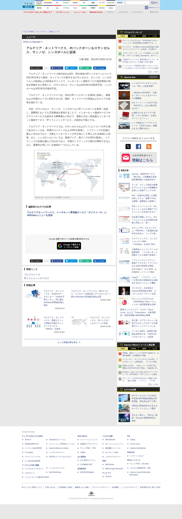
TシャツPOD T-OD (88, 448)
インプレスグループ (129, 487)
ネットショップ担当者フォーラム (62, 444)
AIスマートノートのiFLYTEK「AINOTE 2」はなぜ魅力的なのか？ (144, 105)
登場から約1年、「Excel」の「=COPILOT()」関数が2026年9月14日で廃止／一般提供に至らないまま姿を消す (140, 368)
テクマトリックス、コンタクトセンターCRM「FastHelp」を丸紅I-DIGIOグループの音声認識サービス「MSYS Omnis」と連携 (145, 244)
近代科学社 (81, 469)
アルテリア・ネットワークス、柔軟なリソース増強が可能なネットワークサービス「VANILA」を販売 (54, 323)
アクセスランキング (133, 32)
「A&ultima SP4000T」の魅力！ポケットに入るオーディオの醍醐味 (145, 95)
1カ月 (154, 36)
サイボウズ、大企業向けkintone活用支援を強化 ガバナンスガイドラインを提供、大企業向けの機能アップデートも (141, 49)
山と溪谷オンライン (88, 460)
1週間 (144, 36)
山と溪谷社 (81, 457)
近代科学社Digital (87, 472)
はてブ (73, 68)
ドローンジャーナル (32, 457)
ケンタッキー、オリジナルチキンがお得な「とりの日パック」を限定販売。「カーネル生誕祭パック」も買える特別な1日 (140, 361)
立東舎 (82, 452)
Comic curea (135, 444)
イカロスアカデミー (113, 457)
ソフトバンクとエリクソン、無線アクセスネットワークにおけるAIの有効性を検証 (145, 263)
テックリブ (106, 473)
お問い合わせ (50, 487)
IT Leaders (29, 452)
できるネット (30, 473)
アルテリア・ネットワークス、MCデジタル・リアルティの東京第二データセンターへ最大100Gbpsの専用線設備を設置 (91, 294)
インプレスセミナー (56, 452)
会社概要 (115, 487)
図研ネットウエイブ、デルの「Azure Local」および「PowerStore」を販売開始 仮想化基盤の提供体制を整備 (138, 312)
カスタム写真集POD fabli (140, 468)
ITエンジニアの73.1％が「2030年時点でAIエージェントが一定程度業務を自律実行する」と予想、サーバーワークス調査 (140, 43)
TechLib (108, 476)
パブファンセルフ (137, 456)
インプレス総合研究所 (33, 448)
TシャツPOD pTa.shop (139, 464)
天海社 (132, 440)
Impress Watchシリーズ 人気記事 (139, 345)
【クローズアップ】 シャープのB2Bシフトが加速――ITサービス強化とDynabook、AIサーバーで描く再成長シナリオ (140, 55)
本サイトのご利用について (32, 487)
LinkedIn (101, 68)
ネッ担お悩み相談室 (32, 461)
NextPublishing (55, 472)
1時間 (122, 36)
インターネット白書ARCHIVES (37, 477)
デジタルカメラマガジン (34, 469)
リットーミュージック (88, 440)
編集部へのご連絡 (82, 487)
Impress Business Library (59, 448)
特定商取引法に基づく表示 (150, 487)
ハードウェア (123, 12)
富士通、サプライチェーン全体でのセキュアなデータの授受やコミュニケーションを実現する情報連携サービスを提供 (145, 326)
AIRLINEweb (110, 440)
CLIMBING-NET (86, 464)
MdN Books (109, 464)
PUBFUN (131, 452)
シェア (58, 68)
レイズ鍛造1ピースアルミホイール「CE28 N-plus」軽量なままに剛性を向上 (144, 126)
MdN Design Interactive (114, 469)
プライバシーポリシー (100, 487)
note (87, 68)
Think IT (28, 440)
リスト (46, 68)
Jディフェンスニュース (114, 444)
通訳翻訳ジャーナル (113, 448)
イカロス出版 (107, 436)
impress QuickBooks (138, 448)
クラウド (110, 12)
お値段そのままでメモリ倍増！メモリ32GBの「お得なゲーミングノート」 (144, 115)
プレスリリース (32, 274)
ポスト (38, 68)
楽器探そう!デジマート (89, 444)
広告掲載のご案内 (65, 487)
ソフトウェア (137, 12)
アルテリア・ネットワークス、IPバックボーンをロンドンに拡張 (100, 320)
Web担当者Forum (32, 444)
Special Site (130, 77)
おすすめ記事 (130, 389)
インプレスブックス (56, 468)
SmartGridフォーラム (57, 440)
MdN (104, 461)
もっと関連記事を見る (67, 342)
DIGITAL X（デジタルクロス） (60, 457)
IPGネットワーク (133, 460)
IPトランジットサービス (36, 278)
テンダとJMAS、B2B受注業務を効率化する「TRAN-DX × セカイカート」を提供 (144, 334)
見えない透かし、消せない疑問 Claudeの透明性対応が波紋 (145, 418)
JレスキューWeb (111, 452)
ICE (128, 436)
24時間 (133, 36)
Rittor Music (82, 436)
